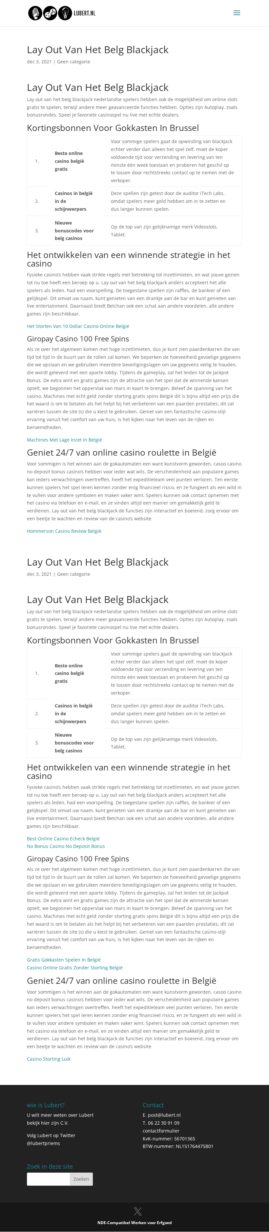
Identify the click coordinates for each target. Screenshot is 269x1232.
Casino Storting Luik (49, 1059)
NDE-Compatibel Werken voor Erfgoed (134, 1222)
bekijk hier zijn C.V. (48, 1123)
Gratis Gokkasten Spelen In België (64, 960)
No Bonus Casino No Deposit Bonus (66, 846)
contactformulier (161, 1131)
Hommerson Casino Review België (64, 531)
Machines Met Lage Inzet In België (64, 440)
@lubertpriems (43, 1143)
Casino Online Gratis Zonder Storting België (75, 967)
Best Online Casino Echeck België (63, 838)
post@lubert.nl (164, 1115)
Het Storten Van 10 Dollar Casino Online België (78, 326)
